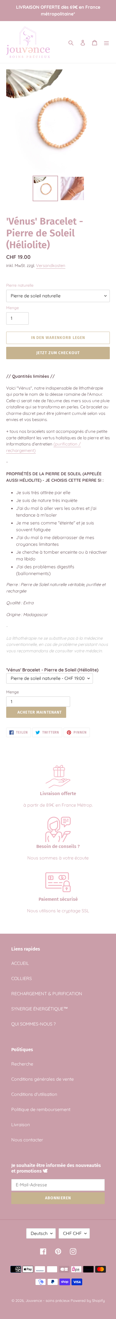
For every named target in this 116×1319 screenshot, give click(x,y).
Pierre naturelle (20, 285)
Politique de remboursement (40, 1109)
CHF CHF (72, 1233)
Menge (12, 307)
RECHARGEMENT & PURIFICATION (46, 993)
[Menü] (106, 42)
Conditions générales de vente (42, 1079)
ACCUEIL (20, 963)
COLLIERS (21, 978)
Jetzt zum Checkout (58, 352)
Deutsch (39, 1233)
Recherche (22, 1064)
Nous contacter (27, 1139)
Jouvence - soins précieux (48, 1300)
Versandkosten (50, 265)
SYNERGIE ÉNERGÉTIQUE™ (39, 1009)
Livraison (20, 1124)
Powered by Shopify (88, 1300)
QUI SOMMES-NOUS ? (33, 1024)
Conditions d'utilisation (34, 1094)
